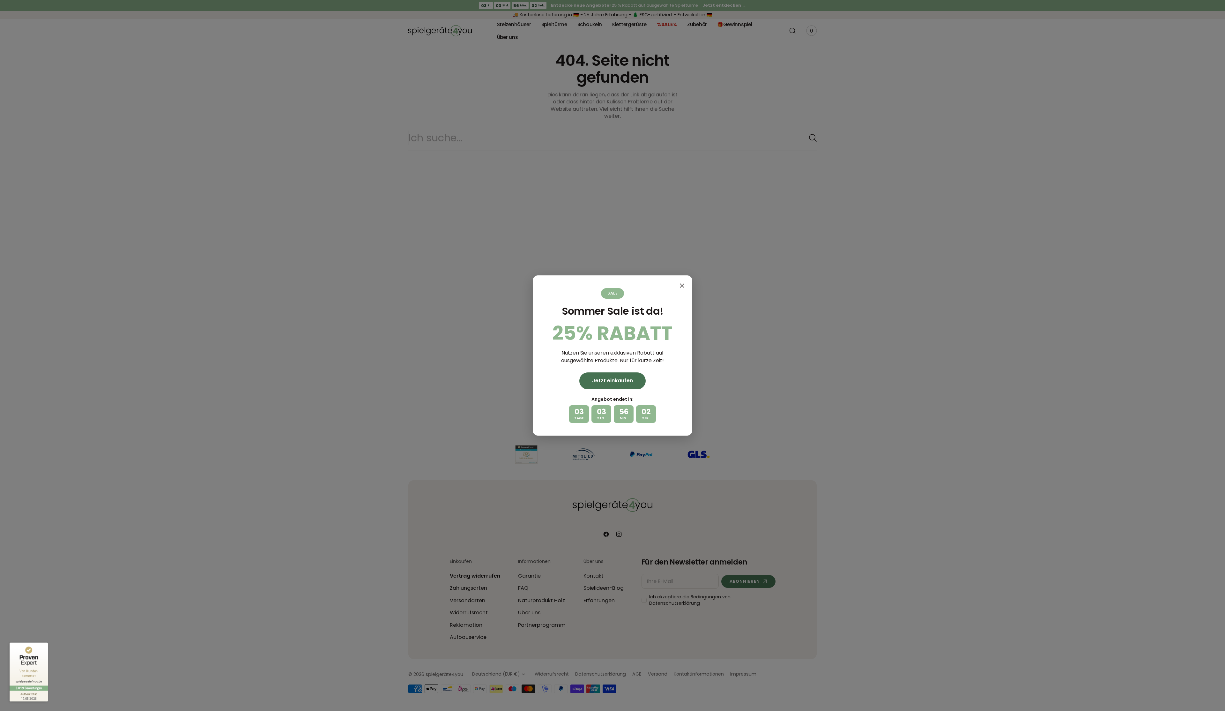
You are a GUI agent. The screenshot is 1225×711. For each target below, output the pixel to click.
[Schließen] (682, 285)
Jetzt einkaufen (612, 380)
